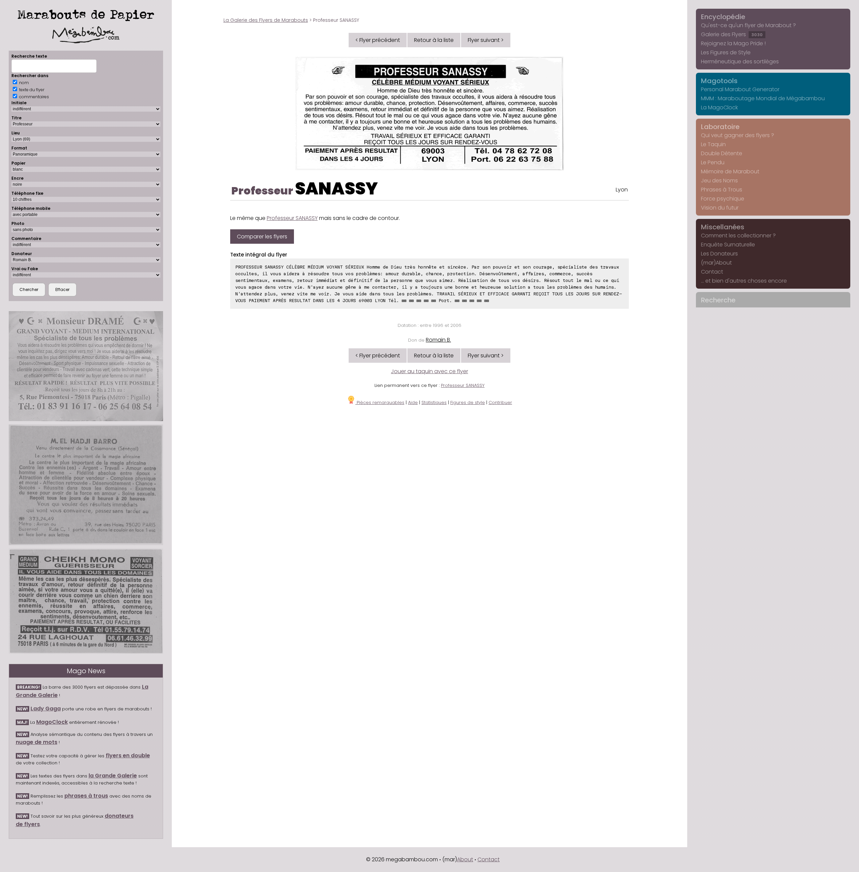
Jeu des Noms (719, 180)
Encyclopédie (723, 16)
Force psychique (722, 198)
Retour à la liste (434, 40)
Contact (712, 272)
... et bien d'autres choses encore (744, 281)
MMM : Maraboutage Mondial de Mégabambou (763, 98)
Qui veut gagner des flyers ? (737, 135)
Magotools (719, 80)
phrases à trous (86, 796)
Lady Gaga (46, 708)
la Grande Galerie (113, 775)
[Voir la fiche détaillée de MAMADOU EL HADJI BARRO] (86, 484)
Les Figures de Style (726, 52)
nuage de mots (36, 742)
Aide (413, 402)
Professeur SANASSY (292, 218)
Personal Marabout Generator (740, 89)
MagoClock (52, 722)
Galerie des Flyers (732, 34)
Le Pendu (712, 162)
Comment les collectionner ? (738, 235)
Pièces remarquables (379, 402)
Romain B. (438, 340)
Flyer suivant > (486, 40)
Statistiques (434, 402)
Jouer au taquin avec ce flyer (429, 371)
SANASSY (336, 188)
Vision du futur (720, 208)
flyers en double (128, 755)
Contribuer (500, 402)
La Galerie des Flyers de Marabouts (265, 20)
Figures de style (467, 402)
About (465, 859)
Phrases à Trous (721, 189)
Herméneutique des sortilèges (740, 61)
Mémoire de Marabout (730, 171)
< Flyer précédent (377, 40)
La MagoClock (719, 107)
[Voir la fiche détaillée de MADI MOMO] (86, 601)
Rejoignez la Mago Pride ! (733, 43)
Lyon (622, 189)
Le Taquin (713, 144)
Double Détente (721, 153)
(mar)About (716, 263)
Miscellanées (722, 227)
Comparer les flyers (262, 236)
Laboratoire (720, 126)
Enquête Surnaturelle (728, 244)
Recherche (718, 300)
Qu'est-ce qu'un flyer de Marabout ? (748, 25)
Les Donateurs (719, 253)
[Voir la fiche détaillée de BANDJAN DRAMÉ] (86, 366)
